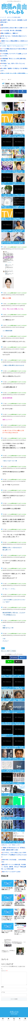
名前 (2, 986)
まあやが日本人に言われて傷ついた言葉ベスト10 (14, 27)
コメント (4, 970)
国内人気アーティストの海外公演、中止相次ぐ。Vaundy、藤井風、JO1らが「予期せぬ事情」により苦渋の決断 (13, 867)
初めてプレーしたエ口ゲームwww (11, 871)
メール (3, 992)
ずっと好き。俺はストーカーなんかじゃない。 (12, 46)
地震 (2, 25)
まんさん (4, 650)
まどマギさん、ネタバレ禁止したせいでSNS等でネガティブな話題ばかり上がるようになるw (14, 855)
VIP (3, 648)
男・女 (10, 650)
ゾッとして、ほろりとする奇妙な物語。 (11, 17)
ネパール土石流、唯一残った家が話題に (11, 30)
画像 (15, 650)
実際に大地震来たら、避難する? (9, 33)
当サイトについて (14, 1016)
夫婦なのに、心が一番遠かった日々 (11, 845)
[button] (18, 95)
